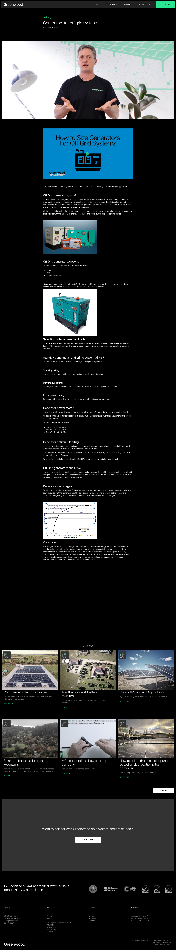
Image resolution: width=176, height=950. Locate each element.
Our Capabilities (112, 4)
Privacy (49, 916)
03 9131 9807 (9, 923)
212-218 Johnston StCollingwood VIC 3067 (12, 917)
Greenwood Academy (140, 921)
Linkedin (92, 916)
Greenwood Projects (139, 916)
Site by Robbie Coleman (163, 944)
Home (97, 4)
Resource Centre (143, 4)
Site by (162, 942)
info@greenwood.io (11, 921)
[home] (13, 4)
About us (127, 4)
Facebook (92, 921)
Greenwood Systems (139, 918)
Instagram (92, 918)
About (49, 918)
